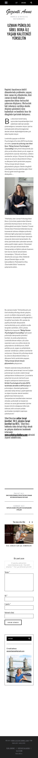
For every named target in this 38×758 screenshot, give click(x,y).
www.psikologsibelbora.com (16, 434)
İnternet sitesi (9, 612)
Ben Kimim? (11, 748)
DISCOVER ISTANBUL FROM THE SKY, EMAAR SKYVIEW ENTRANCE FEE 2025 (19, 495)
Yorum (7, 572)
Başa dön (18, 753)
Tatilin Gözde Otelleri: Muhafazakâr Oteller (19, 508)
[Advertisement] (19, 66)
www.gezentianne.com (20, 740)
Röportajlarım (24, 748)
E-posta (8, 604)
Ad (6, 595)
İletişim (19, 751)
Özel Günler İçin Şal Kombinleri (19, 546)
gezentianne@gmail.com (15, 651)
